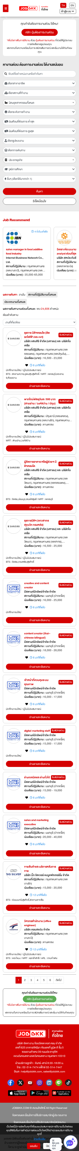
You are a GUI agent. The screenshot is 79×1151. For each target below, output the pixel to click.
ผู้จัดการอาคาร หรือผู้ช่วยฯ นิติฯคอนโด (40, 463)
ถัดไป (58, 980)
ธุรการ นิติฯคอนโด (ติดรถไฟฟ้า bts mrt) (37, 334)
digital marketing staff (37, 730)
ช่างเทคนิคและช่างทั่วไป (37, 777)
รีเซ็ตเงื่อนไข (39, 201)
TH (63, 5)
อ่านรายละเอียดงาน (39, 386)
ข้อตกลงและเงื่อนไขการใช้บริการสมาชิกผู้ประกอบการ (39, 1115)
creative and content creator (36, 585)
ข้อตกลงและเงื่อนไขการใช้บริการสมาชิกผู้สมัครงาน (39, 1122)
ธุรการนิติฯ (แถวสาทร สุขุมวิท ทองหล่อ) (36, 522)
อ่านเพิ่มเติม (39, 1139)
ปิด (47, 1146)
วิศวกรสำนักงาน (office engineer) (37, 923)
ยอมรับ (33, 1146)
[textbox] (41, 102)
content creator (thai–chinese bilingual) (37, 635)
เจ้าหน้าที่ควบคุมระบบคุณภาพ (36, 682)
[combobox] (39, 102)
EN (72, 5)
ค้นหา (39, 191)
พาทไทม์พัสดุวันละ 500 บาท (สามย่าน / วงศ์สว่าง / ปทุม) (40, 401)
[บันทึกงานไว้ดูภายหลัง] (26, 365)
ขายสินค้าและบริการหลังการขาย (40, 868)
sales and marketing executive (36, 822)
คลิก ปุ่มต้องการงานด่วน (40, 32)
